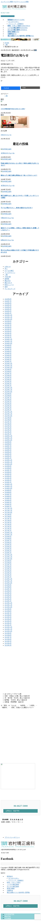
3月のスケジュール (6, 135)
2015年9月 (8, 561)
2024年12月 (8, 339)
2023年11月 (8, 365)
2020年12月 (8, 436)
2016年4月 (8, 546)
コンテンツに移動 (7, 1)
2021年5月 (8, 426)
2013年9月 (8, 609)
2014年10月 (8, 583)
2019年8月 (8, 468)
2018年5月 (8, 498)
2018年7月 (8, 494)
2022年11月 (8, 389)
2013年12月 (8, 603)
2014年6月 (8, 591)
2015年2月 (8, 575)
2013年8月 (8, 611)
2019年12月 (8, 460)
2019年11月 (8, 462)
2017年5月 (8, 522)
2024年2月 (8, 359)
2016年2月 (8, 551)
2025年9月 (8, 321)
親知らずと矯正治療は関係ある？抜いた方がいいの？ (19, 175)
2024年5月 (8, 353)
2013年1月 (8, 625)
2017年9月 (8, 514)
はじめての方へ (13, 22)
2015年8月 (8, 563)
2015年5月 (8, 569)
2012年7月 (8, 637)
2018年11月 (8, 486)
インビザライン (10, 272)
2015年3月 (8, 573)
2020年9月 (8, 442)
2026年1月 (8, 313)
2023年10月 (8, 367)
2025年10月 (8, 319)
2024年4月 (8, 355)
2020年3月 (8, 454)
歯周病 (7, 278)
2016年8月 (8, 538)
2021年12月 (8, 412)
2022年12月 (8, 387)
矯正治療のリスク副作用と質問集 (18, 892)
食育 (6, 287)
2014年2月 (8, 599)
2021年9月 (8, 418)
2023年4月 (8, 379)
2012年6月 (8, 639)
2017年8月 (8, 516)
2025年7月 (8, 325)
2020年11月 (8, 438)
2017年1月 (8, 530)
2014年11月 (8, 581)
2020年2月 (8, 456)
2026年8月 (8, 299)
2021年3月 (8, 430)
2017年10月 (8, 512)
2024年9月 (8, 345)
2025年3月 (8, 333)
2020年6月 (8, 448)
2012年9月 (8, 633)
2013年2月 (8, 623)
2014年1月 (8, 601)
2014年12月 (8, 579)
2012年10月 (8, 631)
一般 (35, 50)
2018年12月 (8, 484)
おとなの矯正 (9, 270)
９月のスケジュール (7, 153)
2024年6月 (8, 351)
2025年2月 (8, 335)
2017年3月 (8, 526)
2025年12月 (8, 315)
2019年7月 (8, 470)
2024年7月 (8, 349)
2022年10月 (8, 391)
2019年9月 (8, 466)
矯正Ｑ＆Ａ (8, 283)
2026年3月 (8, 309)
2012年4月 (8, 643)
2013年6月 (8, 615)
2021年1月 (8, 434)
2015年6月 (8, 567)
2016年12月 (8, 532)
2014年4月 (8, 595)
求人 (6, 268)
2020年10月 (8, 440)
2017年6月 (8, 520)
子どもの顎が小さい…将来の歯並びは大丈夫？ (17, 208)
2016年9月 (8, 536)
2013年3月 (8, 621)
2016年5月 (8, 544)
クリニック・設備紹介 (16, 24)
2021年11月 (8, 414)
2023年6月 (8, 375)
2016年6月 (8, 542)
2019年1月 (8, 482)
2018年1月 (8, 506)
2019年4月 (8, 476)
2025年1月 (8, 337)
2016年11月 (8, 534)
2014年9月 (8, 585)
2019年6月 (8, 472)
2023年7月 (8, 373)
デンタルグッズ (10, 289)
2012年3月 (8, 645)
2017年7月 (8, 518)
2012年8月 (8, 635)
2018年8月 (8, 492)
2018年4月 (8, 500)
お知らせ (8, 266)
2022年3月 (8, 406)
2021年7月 (8, 422)
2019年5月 (8, 474)
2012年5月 (8, 641)
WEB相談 (8, 918)
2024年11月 (8, 341)
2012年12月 (8, 627)
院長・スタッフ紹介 (14, 882)
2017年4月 (8, 524)
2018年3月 (8, 502)
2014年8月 (8, 587)
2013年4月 (8, 619)
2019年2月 (8, 480)
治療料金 (10, 890)
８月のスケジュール (7, 185)
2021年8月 (8, 420)
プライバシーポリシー (12, 837)
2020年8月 (8, 444)
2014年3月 (8, 597)
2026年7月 (8, 301)
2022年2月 (8, 408)
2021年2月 (8, 432)
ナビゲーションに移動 (21, 1)
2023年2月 (8, 383)
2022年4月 (8, 404)
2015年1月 (8, 577)
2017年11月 (8, 510)
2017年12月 (8, 508)
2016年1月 (8, 553)
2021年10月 (8, 416)
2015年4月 (8, 571)
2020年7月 (8, 446)
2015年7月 (8, 565)
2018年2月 (8, 504)
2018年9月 (8, 490)
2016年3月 (8, 548)
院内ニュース (9, 285)
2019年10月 (8, 464)
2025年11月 (8, 317)
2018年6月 (8, 496)
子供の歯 (8, 276)
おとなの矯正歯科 (13, 886)
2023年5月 (8, 377)
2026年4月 (8, 307)
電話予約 (8, 916)
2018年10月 (8, 488)
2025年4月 (8, 331)
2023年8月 (8, 371)
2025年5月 (8, 329)
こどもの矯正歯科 (13, 884)
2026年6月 (8, 303)
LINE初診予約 (9, 914)
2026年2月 (8, 311)
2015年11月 (8, 557)
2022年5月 (8, 402)
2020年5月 (8, 450)
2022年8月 (8, 396)
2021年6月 (8, 424)
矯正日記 (8, 281)
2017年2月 (8, 528)
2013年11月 (8, 605)
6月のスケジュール (7, 240)
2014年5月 (8, 593)
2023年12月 (8, 363)
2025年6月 (8, 327)
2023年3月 (8, 381)
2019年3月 (8, 478)
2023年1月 (8, 385)
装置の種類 (10, 888)
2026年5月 (8, 305)
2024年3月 (8, 357)
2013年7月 (8, 613)
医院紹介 (10, 876)
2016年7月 (8, 540)
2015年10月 (8, 559)
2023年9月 (8, 369)
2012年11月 (8, 629)
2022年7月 (8, 398)
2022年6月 (8, 400)
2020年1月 (8, 458)
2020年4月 (8, 452)
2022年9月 (8, 394)
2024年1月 (8, 361)
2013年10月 (8, 607)
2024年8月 (8, 347)
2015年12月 (8, 555)
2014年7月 (8, 589)
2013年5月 (8, 617)
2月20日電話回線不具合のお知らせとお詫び (13, 109)
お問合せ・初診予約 (7, 16)
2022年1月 (8, 410)
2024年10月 (8, 343)
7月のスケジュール (7, 218)
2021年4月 (8, 428)
